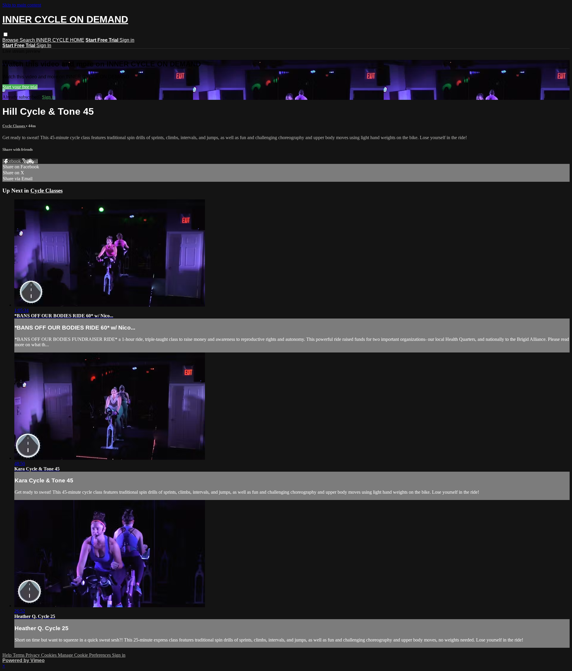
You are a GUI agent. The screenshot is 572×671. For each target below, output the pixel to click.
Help (7, 655)
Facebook (12, 161)
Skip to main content (21, 4)
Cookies (49, 655)
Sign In (43, 45)
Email (32, 161)
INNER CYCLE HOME (60, 40)
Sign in (126, 40)
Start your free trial (20, 86)
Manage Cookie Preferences (85, 655)
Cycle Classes (14, 126)
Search (28, 40)
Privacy (33, 655)
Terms (19, 655)
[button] (5, 34)
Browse (11, 40)
